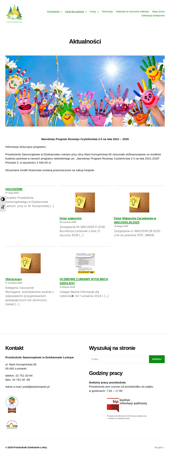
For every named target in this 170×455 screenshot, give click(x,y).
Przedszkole (53, 11)
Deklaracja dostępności (153, 15)
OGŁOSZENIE (14, 189)
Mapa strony (158, 11)
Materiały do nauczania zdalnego (132, 11)
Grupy (93, 11)
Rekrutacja (107, 11)
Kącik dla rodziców (74, 11)
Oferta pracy (13, 279)
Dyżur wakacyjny (71, 218)
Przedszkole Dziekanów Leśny (30, 447)
